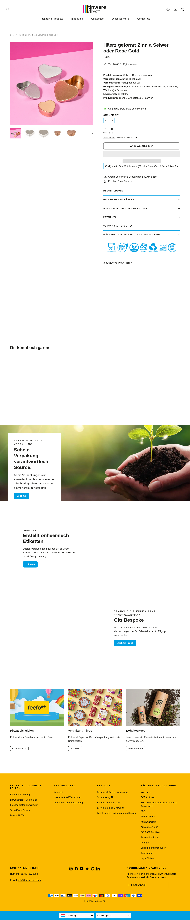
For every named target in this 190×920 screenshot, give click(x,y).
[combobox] (76, 915)
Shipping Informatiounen (153, 848)
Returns (145, 843)
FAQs (143, 811)
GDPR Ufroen (148, 816)
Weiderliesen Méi (135, 748)
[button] (141, 154)
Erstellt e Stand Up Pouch (110, 808)
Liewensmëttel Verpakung (23, 800)
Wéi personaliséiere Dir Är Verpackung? (133, 235)
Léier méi (21, 496)
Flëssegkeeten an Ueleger (24, 805)
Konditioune (147, 853)
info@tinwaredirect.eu (29, 880)
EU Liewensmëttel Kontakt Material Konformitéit (159, 804)
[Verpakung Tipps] (95, 707)
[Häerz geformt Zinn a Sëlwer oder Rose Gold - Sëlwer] (105, 309)
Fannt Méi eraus (19, 748)
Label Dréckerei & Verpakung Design (116, 813)
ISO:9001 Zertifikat (150, 832)
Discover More (121, 18)
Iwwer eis (145, 792)
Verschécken (109, 137)
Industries (77, 18)
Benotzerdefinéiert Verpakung (112, 792)
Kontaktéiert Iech (149, 827)
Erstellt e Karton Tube (108, 802)
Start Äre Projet (125, 643)
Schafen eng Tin (105, 797)
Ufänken (30, 564)
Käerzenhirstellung (20, 794)
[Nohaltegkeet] (153, 707)
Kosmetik (58, 792)
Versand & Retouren (118, 226)
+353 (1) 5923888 (28, 874)
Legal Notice (147, 858)
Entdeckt (75, 748)
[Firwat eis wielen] (37, 707)
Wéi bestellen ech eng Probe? (125, 208)
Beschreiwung (113, 191)
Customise (97, 18)
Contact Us (143, 18)
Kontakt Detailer (149, 822)
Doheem (13, 35)
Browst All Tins (18, 815)
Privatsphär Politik (150, 837)
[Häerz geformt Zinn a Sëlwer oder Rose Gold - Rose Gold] (108, 309)
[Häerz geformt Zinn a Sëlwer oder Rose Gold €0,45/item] (109, 287)
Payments (110, 217)
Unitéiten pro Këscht (118, 200)
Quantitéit (111, 115)
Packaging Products (52, 18)
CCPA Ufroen (148, 797)
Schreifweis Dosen (20, 810)
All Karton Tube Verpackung (68, 802)
